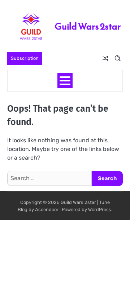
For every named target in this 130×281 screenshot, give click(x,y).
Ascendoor (46, 209)
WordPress (99, 209)
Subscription (25, 58)
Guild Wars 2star (88, 26)
